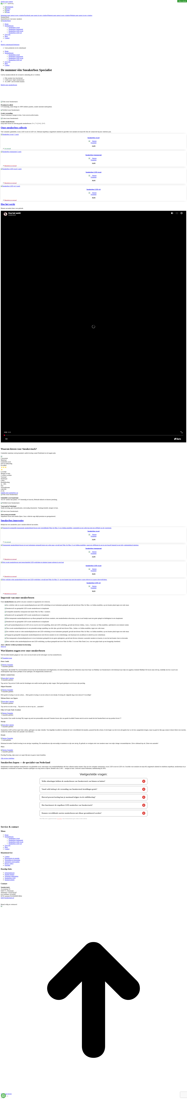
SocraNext (59, 818)
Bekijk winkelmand (7, 44)
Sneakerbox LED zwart (93, 172)
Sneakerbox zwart (93, 138)
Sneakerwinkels (9, 880)
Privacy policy (9, 863)
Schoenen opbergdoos (11, 876)
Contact (7, 849)
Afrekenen (16, 44)
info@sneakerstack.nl (7, 898)
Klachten (7, 865)
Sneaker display (9, 874)
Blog (6, 847)
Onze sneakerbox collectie (14, 127)
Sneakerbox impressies (12, 520)
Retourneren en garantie (12, 858)
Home (6, 835)
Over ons (7, 845)
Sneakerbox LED (10, 878)
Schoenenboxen (10, 873)
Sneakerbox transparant (93, 155)
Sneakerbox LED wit (93, 189)
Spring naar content (7, 1)
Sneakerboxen (9, 837)
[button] (143, 781)
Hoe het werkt (8, 204)
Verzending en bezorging (12, 860)
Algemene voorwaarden (12, 862)
